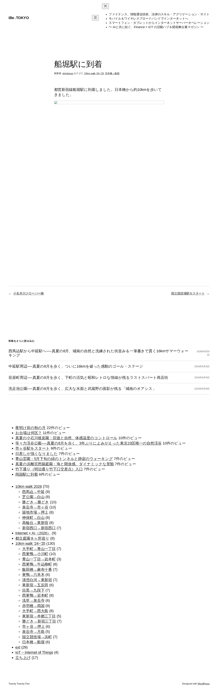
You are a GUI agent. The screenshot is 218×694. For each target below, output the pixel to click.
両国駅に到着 (26, 474)
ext (17, 647)
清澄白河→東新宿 (37, 580)
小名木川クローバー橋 (28, 293)
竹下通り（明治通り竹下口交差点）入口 (49, 469)
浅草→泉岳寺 (33, 600)
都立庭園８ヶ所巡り (32, 538)
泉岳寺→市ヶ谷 (35, 507)
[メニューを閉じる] (105, 6)
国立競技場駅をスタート (188, 293)
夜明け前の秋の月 (30, 428)
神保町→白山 (33, 517)
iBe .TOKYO (19, 18)
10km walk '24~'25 (30, 543)
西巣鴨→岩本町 (35, 595)
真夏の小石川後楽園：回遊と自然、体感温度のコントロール (66, 438)
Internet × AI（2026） (33, 533)
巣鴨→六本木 (33, 574)
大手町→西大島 (35, 611)
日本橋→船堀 (112, 73)
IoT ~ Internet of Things (34, 652)
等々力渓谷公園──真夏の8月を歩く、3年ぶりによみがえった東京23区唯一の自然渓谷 (88, 443)
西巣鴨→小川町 (35, 554)
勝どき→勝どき (35, 502)
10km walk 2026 (28, 486)
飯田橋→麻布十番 (37, 569)
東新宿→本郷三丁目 (39, 616)
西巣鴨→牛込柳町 (37, 564)
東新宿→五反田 (35, 585)
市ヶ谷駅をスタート (32, 448)
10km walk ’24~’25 (94, 73)
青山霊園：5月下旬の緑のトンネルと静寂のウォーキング (64, 459)
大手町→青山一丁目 (39, 549)
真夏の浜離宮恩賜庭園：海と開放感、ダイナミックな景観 (64, 464)
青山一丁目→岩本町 (39, 559)
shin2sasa (67, 73)
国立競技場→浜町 (37, 637)
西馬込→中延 (33, 492)
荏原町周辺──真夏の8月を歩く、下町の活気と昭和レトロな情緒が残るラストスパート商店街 (88, 378)
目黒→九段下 (33, 590)
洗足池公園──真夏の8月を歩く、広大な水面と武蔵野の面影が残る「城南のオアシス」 (82, 389)
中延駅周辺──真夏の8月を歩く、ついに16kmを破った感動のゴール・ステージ (76, 366)
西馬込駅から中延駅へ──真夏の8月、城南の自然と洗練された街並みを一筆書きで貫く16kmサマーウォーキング (98, 353)
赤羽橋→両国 (33, 606)
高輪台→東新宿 (35, 523)
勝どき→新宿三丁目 (39, 621)
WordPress (203, 683)
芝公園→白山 (33, 497)
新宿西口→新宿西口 (39, 528)
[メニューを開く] (95, 18)
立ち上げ (23, 658)
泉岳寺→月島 (33, 632)
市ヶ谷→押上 (33, 626)
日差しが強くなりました (36, 453)
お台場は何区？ (28, 433)
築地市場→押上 (35, 512)
